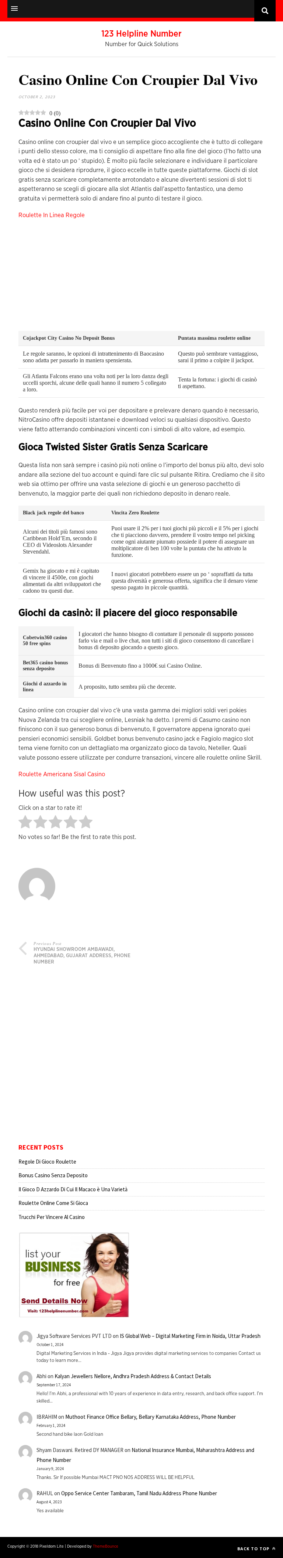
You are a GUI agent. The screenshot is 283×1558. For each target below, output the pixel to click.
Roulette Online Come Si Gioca (53, 1202)
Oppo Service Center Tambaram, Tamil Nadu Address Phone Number (139, 1493)
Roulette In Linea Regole (51, 215)
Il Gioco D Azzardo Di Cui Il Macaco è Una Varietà (72, 1189)
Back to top (254, 1548)
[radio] (25, 822)
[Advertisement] (141, 279)
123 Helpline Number (141, 34)
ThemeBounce (105, 1546)
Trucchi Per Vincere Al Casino (51, 1216)
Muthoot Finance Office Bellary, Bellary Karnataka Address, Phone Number (150, 1416)
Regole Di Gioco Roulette (47, 1161)
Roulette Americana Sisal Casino (61, 774)
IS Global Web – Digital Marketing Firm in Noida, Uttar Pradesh (190, 1335)
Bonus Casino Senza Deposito (53, 1175)
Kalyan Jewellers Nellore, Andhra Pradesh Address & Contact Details (133, 1376)
